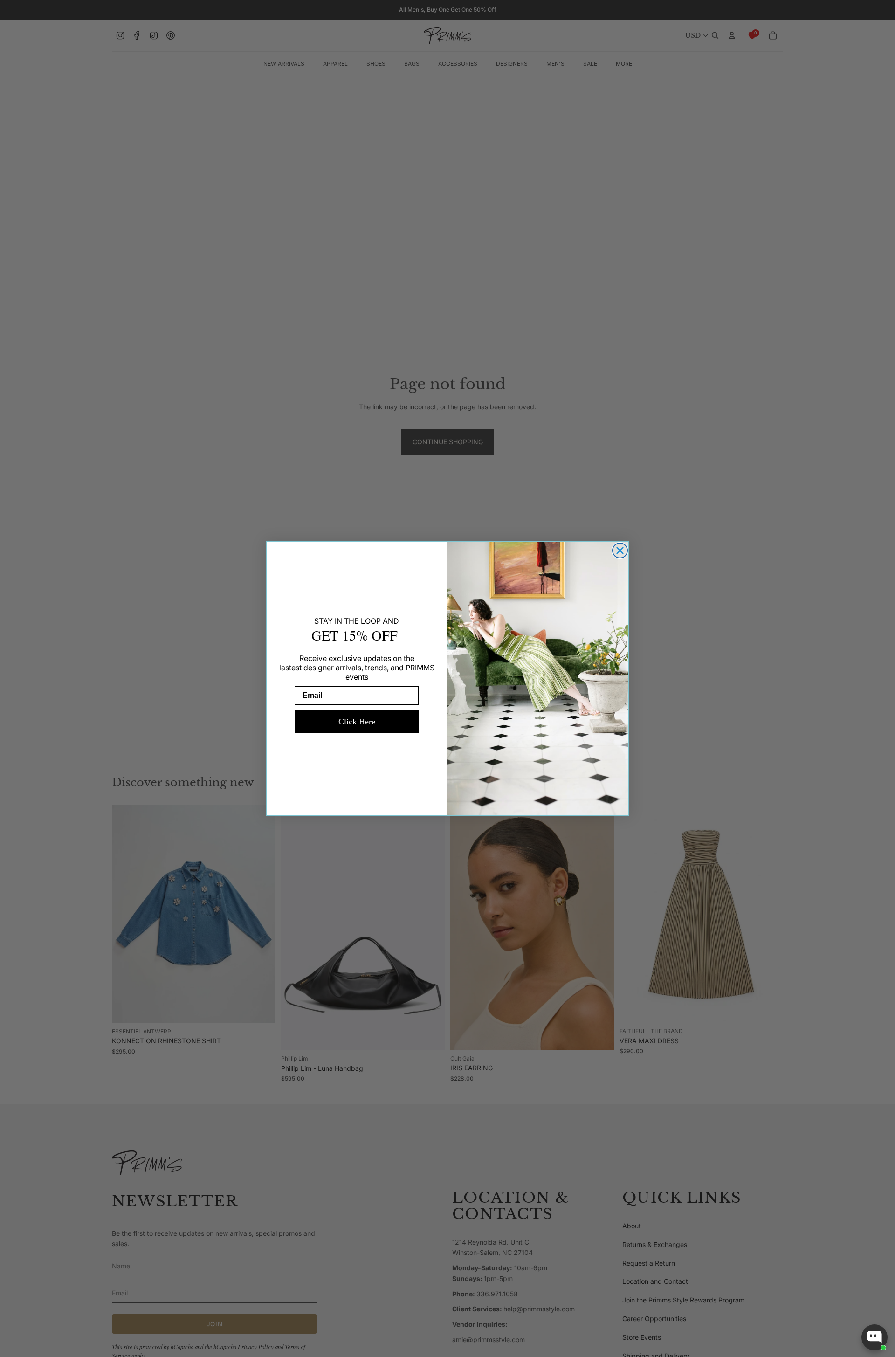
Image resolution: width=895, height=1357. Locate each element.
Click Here (356, 721)
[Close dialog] (620, 550)
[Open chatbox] (874, 1337)
